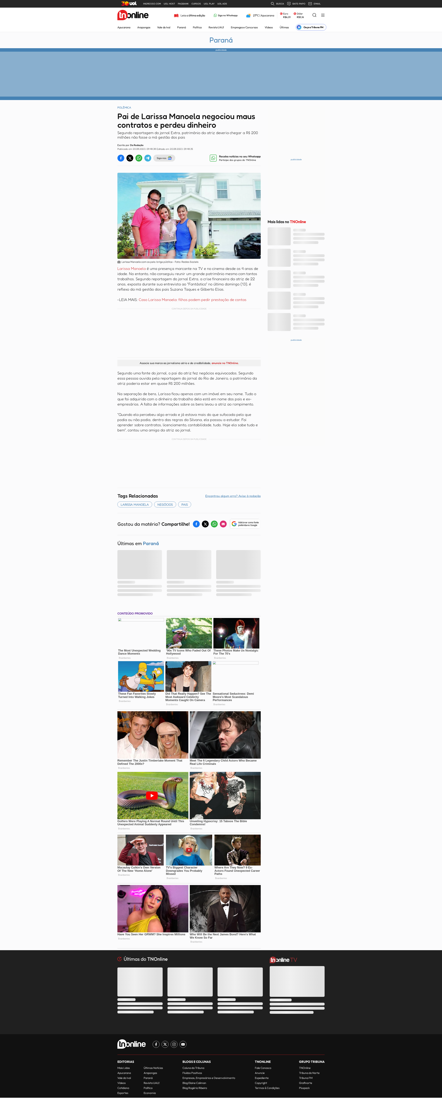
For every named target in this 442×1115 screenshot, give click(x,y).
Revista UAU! (216, 27)
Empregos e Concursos (244, 27)
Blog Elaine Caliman (194, 1083)
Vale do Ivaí (163, 27)
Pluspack (304, 1088)
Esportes (122, 1093)
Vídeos (269, 27)
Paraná (181, 27)
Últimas (284, 27)
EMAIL (317, 3)
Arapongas (143, 27)
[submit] (314, 15)
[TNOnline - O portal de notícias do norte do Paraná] (132, 15)
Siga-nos (161, 158)
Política (197, 27)
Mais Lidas (123, 1068)
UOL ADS (222, 3)
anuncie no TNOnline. (225, 363)
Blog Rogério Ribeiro (194, 1088)
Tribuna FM (306, 1078)
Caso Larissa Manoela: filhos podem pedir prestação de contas (192, 299)
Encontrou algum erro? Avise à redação (233, 496)
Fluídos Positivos (192, 1073)
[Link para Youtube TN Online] (183, 1044)
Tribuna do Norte (309, 1073)
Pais (184, 504)
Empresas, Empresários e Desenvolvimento (208, 1078)
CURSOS (196, 3)
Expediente (262, 1078)
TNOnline (305, 1068)
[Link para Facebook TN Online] (156, 1044)
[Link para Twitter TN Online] (165, 1044)
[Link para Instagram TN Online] (174, 1044)
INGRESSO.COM (152, 3)
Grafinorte (305, 1083)
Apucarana (123, 27)
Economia (150, 1093)
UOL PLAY (209, 3)
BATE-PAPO (298, 3)
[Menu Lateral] (323, 15)
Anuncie (260, 1073)
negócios (165, 504)
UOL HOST (169, 3)
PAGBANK (183, 3)
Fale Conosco (263, 1068)
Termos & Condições (267, 1088)
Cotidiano (123, 1088)
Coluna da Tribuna (193, 1068)
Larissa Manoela (131, 268)
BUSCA (280, 3)
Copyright (261, 1083)
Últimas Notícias (153, 1068)
